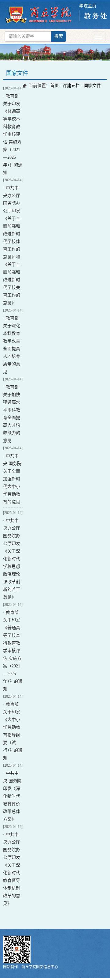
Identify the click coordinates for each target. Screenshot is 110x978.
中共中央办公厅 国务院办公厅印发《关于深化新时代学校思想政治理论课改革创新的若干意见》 (11, 558)
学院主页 (87, 6)
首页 (54, 85)
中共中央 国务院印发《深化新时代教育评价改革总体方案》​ (12, 796)
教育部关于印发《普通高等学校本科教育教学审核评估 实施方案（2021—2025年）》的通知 (12, 134)
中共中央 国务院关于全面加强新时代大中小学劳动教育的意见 (12, 479)
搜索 (58, 36)
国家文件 (92, 85)
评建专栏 (71, 85)
